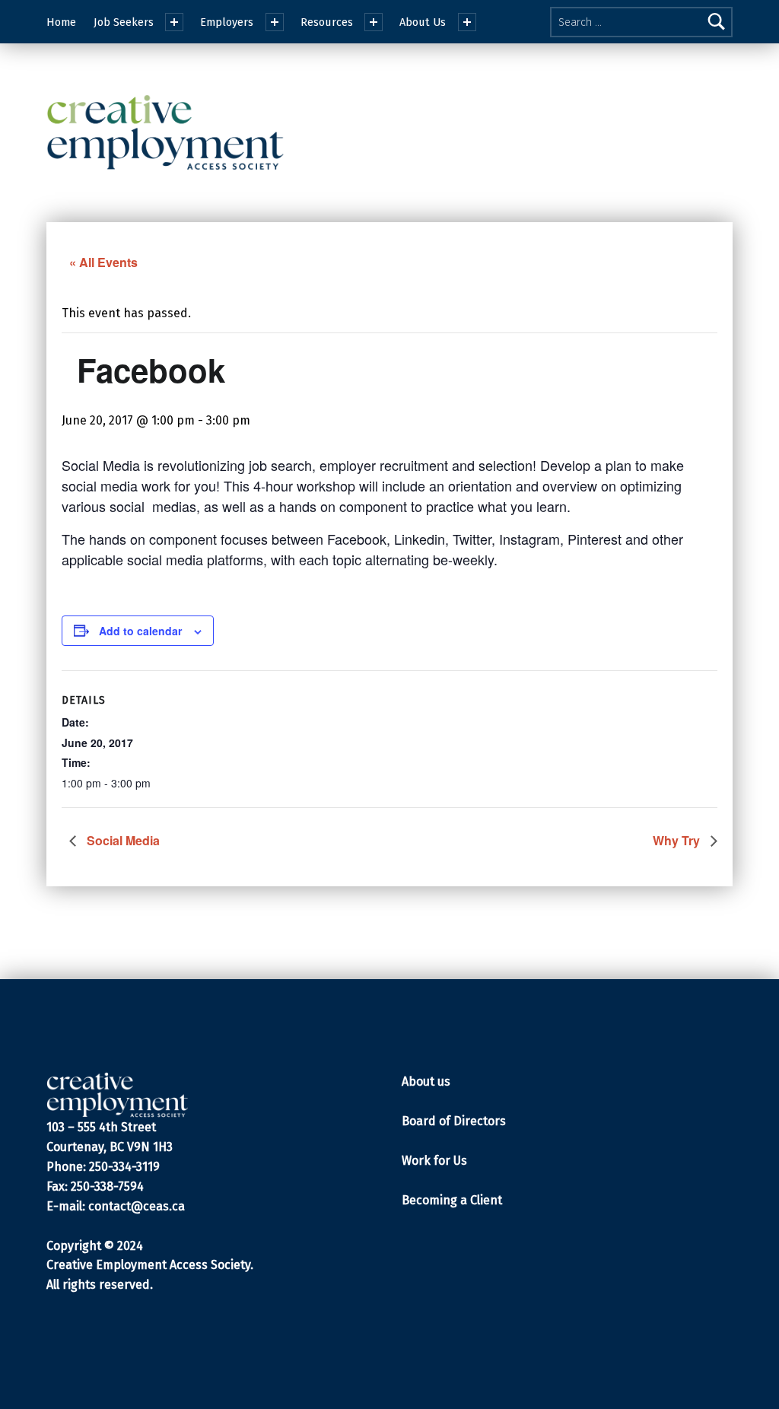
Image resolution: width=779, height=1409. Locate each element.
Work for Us (434, 1160)
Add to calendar (140, 630)
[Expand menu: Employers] (274, 22)
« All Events (103, 262)
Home (61, 22)
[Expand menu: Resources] (373, 22)
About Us (422, 22)
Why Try (678, 840)
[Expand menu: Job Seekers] (174, 22)
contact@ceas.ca (136, 1206)
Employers (226, 22)
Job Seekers (124, 22)
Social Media (122, 840)
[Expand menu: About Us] (467, 22)
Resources (326, 22)
